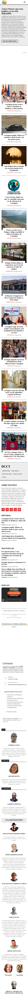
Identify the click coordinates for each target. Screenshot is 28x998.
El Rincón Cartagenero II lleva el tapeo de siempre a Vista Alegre (14, 298)
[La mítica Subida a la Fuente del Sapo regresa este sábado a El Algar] (14, 411)
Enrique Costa (14, 745)
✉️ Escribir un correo (11, 711)
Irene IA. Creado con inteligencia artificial (14, 992)
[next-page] (5, 544)
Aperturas (10, 271)
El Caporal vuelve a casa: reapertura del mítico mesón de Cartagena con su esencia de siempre (12, 554)
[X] (11, 509)
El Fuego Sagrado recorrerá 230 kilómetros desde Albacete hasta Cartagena (14, 362)
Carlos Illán (14, 917)
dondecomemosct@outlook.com (17, 684)
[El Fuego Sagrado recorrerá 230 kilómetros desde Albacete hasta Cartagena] (14, 349)
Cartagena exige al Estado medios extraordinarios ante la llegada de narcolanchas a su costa (14, 330)
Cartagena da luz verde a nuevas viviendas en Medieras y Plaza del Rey (14, 106)
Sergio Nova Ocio (18, 271)
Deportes (10, 427)
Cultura (10, 141)
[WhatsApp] (15, 509)
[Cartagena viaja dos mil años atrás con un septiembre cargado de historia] (14, 380)
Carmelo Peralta (18, 141)
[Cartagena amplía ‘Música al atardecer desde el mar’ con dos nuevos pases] (14, 125)
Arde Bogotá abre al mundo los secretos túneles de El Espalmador (14, 168)
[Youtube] (19, 509)
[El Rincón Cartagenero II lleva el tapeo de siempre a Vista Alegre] (14, 286)
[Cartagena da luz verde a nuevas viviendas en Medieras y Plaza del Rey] (14, 94)
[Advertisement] (14, 68)
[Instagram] (7, 509)
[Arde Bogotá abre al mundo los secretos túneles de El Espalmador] (14, 156)
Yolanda (8, 975)
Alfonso (19, 975)
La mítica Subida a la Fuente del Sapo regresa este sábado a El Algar (14, 423)
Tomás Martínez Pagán (14, 854)
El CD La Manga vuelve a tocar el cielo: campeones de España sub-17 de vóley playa (14, 454)
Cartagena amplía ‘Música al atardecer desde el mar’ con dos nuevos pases (14, 137)
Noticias (11, 110)
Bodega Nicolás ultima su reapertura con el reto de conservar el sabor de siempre (14, 266)
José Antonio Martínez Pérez (14, 833)
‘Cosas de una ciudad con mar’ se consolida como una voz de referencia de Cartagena (14, 200)
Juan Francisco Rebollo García (14, 883)
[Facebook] (3, 509)
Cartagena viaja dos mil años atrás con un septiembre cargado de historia (14, 392)
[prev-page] (2, 544)
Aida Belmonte (18, 110)
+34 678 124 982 (13, 679)
